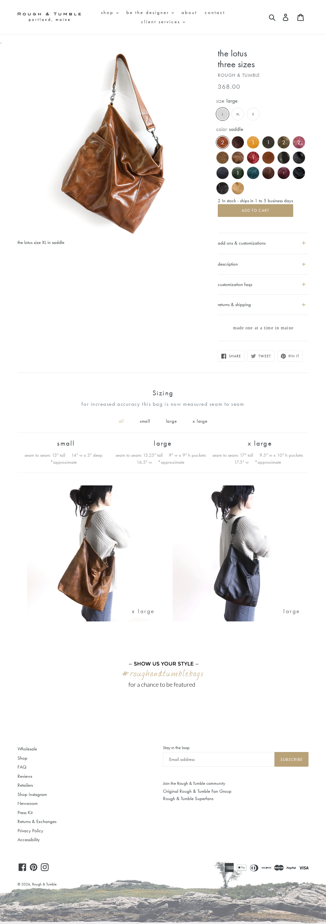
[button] (263, 261)
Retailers (25, 785)
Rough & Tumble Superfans (188, 798)
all (121, 421)
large (171, 421)
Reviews (25, 776)
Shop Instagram (32, 794)
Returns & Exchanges (37, 821)
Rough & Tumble (44, 884)
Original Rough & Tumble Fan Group (197, 791)
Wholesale (27, 749)
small (145, 421)
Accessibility (29, 839)
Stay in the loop (176, 747)
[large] (240, 620)
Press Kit (25, 812)
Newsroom (28, 803)
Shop (22, 758)
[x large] (95, 620)
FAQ (22, 767)
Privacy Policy (30, 830)
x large (200, 421)
